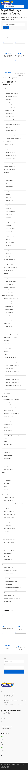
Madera (3, 472)
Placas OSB (6, 483)
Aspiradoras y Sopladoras (9, 404)
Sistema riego (8, 584)
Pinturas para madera (8, 520)
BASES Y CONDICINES (9, 497)
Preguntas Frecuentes (6, 728)
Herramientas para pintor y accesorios (12, 503)
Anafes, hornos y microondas (12, 124)
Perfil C (7, 234)
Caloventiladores (9, 309)
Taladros (6, 447)
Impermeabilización (8, 248)
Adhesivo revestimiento (9, 144)
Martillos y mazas (9, 388)
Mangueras (6, 461)
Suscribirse (14, 671)
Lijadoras (6, 427)
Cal (4, 147)
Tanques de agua (7, 601)
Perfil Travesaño (9, 236)
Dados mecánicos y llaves (11, 365)
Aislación (7, 197)
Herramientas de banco (10, 374)
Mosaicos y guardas (8, 550)
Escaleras (6, 354)
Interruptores (7, 278)
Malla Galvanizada (9, 222)
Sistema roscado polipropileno (12, 587)
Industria (6, 508)
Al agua (7, 522)
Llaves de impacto (8, 430)
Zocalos (5, 562)
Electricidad (4, 262)
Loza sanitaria (8, 113)
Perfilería (7, 208)
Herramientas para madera (11, 382)
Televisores (6, 340)
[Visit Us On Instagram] (14, 752)
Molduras (7, 205)
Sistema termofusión (10, 590)
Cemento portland (8, 163)
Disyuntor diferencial (10, 281)
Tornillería (7, 217)
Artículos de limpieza (8, 455)
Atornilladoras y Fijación (9, 407)
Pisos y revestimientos (7, 539)
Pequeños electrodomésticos (10, 334)
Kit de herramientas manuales (12, 385)
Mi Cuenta (3, 721)
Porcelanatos (7, 559)
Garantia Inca (5, 396)
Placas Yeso (8, 214)
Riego (5, 466)
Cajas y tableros (7, 264)
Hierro (5, 220)
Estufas (7, 315)
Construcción (5, 141)
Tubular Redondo (9, 158)
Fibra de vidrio (8, 180)
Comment (6, 664)
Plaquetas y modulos (8, 287)
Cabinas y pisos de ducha (11, 102)
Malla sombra (7, 458)
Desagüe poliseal (9, 573)
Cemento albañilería (8, 161)
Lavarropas (7, 326)
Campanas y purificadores (11, 130)
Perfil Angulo (8, 231)
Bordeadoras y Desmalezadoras (11, 413)
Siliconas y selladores (8, 259)
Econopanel (8, 177)
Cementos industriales (9, 169)
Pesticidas (6, 463)
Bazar (6, 127)
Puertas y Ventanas (8, 250)
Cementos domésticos (9, 166)
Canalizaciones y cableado (9, 267)
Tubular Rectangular (9, 155)
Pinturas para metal (8, 528)
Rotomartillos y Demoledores (10, 435)
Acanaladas (8, 175)
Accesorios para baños (10, 93)
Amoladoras (6, 402)
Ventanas (7, 256)
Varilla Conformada (9, 242)
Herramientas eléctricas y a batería (10, 399)
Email (5, 658)
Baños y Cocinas (6, 88)
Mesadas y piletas (9, 135)
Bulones (5, 346)
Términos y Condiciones (6, 726)
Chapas (5, 172)
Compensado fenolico (9, 475)
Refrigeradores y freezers (9, 337)
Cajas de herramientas (10, 362)
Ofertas (4, 492)
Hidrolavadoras (7, 424)
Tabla (5, 486)
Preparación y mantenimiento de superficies (13, 536)
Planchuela (7, 239)
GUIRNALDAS (8, 276)
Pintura (3, 494)
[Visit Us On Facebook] (14, 741)
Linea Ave (7, 289)
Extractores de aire (9, 107)
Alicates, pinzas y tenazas (11, 360)
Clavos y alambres (8, 189)
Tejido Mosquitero (8, 469)
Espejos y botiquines (10, 104)
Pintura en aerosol (8, 511)
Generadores (6, 421)
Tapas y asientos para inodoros (12, 119)
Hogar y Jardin (5, 450)
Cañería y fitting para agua (10, 570)
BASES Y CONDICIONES (9, 500)
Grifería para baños (9, 110)
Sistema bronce (9, 578)
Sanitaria (4, 564)
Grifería (7, 133)
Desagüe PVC (8, 576)
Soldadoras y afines (8, 444)
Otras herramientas (9, 391)
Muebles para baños (9, 116)
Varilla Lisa (7, 245)
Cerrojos (6, 351)
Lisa (6, 183)
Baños (5, 91)
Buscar (6, 27)
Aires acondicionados (10, 303)
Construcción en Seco (9, 191)
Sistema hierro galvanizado (11, 581)
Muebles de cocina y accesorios (12, 138)
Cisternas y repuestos (9, 592)
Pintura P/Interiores (8, 517)
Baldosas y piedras (8, 542)
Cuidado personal (8, 320)
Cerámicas (6, 545)
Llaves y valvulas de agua (9, 595)
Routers (5, 438)
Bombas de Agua (7, 410)
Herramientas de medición (11, 379)
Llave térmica (8, 284)
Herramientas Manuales (9, 357)
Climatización (7, 301)
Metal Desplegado (9, 228)
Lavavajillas (8, 329)
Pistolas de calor (7, 433)
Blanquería (7, 99)
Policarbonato (8, 186)
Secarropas (7, 331)
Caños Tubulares (7, 149)
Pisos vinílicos (7, 556)
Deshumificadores (9, 312)
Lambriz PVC (8, 200)
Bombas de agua (7, 567)
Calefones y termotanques (10, 298)
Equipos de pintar (8, 416)
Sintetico (7, 525)
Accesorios (7, 194)
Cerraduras (6, 348)
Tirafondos (6, 393)
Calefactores (8, 306)
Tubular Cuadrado (9, 152)
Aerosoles (6, 452)
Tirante (5, 489)
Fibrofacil (7, 480)
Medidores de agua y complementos (12, 598)
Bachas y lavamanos (10, 96)
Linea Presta (8, 292)
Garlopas (6, 419)
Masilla (6, 203)
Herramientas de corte (10, 376)
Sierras (5, 441)
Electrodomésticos (6, 295)
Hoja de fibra (6, 478)
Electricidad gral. (7, 270)
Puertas (7, 253)
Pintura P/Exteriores (8, 514)
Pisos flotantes (7, 553)
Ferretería (4, 343)
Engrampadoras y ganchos (11, 371)
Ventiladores (8, 318)
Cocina (5, 121)
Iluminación (6, 273)
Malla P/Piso (8, 225)
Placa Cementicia (9, 211)
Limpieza (6, 323)
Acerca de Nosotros (5, 724)
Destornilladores (9, 368)
